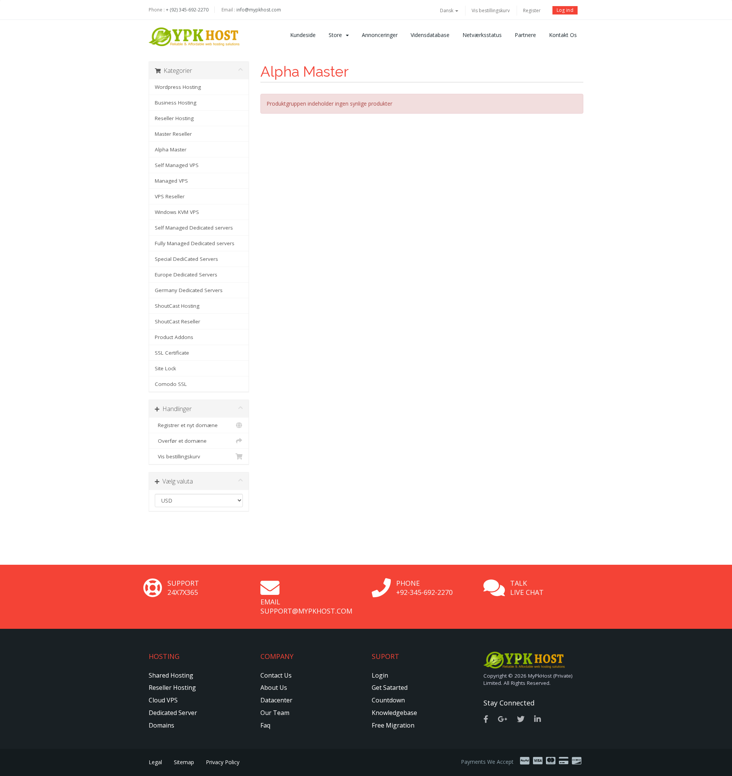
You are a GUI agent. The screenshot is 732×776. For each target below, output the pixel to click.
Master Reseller (173, 133)
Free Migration (393, 725)
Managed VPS (171, 180)
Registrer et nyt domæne (186, 425)
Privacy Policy (222, 762)
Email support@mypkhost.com (306, 606)
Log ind (565, 10)
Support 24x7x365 (183, 587)
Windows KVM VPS (177, 212)
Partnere (525, 35)
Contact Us (276, 675)
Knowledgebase (394, 713)
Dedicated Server (173, 713)
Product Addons (174, 337)
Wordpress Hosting (178, 87)
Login (380, 675)
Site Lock (165, 368)
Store (337, 35)
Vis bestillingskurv (491, 10)
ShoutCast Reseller (177, 321)
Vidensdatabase (430, 35)
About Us (273, 687)
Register (532, 10)
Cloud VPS (163, 700)
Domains (161, 725)
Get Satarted (390, 687)
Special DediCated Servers (186, 258)
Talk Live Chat (527, 587)
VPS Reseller (170, 196)
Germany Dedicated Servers (189, 290)
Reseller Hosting (174, 118)
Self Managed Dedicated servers (194, 227)
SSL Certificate (172, 352)
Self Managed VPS (177, 165)
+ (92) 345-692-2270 (187, 9)
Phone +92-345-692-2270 (424, 587)
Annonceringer (380, 35)
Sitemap (184, 762)
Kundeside (303, 35)
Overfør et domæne (181, 440)
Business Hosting (175, 102)
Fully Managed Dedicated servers (194, 243)
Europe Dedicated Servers (186, 274)
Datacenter (276, 700)
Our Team (274, 713)
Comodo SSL (171, 384)
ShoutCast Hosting (177, 305)
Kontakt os (563, 35)
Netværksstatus (482, 35)
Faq (265, 725)
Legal (155, 762)
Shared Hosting (171, 675)
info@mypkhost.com (258, 9)
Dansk (447, 10)
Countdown (388, 700)
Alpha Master (170, 149)
